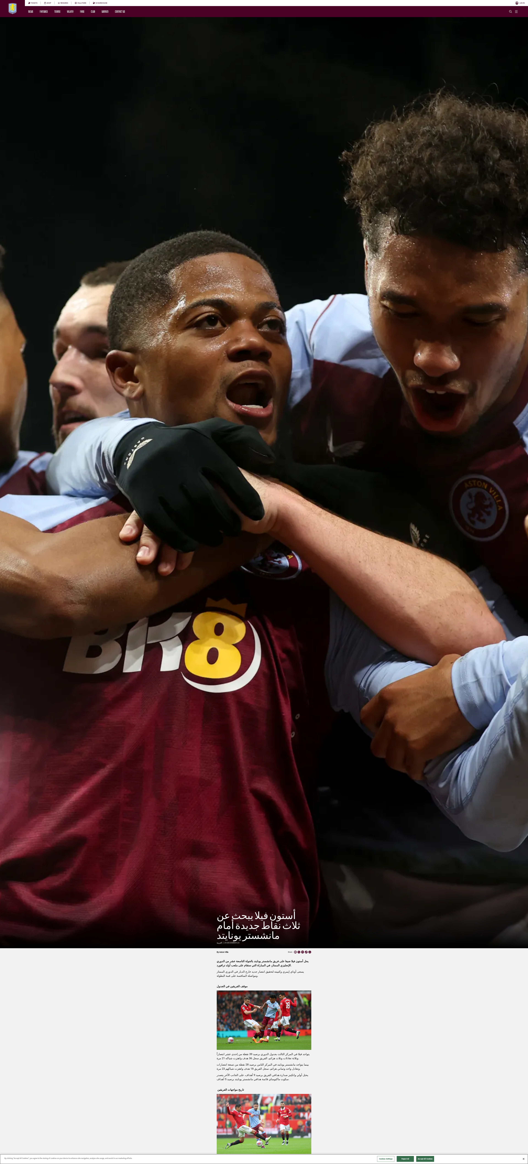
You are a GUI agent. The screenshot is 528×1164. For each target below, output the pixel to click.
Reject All (405, 1159)
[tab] (33, 3)
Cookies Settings (386, 1159)
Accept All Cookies (425, 1159)
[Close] (524, 1159)
